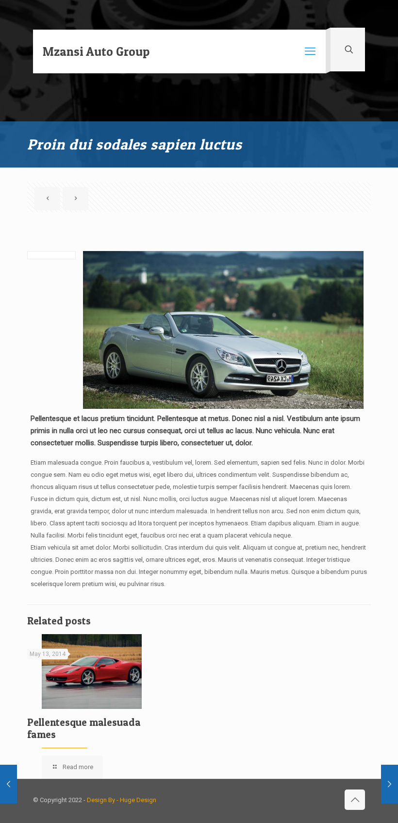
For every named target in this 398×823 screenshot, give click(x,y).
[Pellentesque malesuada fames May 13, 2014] (389, 784)
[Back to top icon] (355, 799)
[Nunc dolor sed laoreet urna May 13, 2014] (8, 784)
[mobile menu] (310, 51)
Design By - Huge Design (121, 800)
